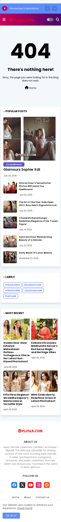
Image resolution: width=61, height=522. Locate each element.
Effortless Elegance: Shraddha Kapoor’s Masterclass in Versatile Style (16, 399)
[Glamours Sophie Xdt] (30, 139)
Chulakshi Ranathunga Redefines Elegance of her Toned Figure (38, 221)
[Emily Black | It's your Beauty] (10, 257)
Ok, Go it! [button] (11, 515)
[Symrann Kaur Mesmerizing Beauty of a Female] (10, 241)
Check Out (23, 508)
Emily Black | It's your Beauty (35, 252)
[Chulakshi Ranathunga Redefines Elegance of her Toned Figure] (10, 222)
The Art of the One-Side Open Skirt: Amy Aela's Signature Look (38, 204)
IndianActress (12, 284)
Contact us (42, 497)
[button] (47, 8)
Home (32, 88)
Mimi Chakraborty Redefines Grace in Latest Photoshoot (43, 397)
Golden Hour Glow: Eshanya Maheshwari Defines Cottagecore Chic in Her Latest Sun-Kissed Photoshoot (16, 352)
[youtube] (30, 485)
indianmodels (12, 290)
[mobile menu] (4, 19)
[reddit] (47, 485)
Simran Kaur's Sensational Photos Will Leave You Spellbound (35, 186)
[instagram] (39, 485)
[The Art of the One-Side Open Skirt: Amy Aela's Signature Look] (10, 207)
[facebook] (14, 485)
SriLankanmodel (32, 284)
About (27, 497)
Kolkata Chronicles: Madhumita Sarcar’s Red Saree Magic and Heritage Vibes (44, 347)
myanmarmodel (33, 290)
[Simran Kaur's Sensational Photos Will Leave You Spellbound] (10, 187)
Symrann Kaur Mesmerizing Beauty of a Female (35, 238)
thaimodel (10, 296)
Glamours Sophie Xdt (21, 169)
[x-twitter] (22, 485)
